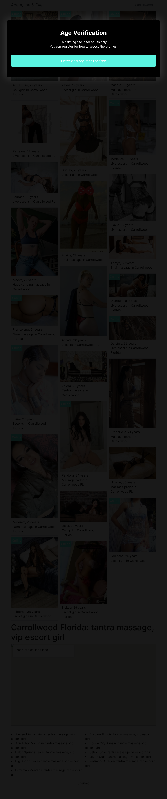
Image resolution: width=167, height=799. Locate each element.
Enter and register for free (83, 61)
